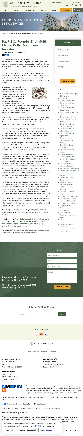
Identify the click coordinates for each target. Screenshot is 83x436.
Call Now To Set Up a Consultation (66, 2)
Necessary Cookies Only (27, 430)
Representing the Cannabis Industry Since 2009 (19, 278)
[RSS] (4, 390)
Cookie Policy (27, 404)
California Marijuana (67, 101)
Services (16, 10)
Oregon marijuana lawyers (69, 203)
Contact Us (66, 10)
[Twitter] (8, 386)
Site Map (44, 352)
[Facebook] (4, 386)
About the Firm (30, 10)
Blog (8, 33)
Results (54, 10)
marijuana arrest (66, 222)
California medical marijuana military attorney (66, 140)
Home (5, 10)
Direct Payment (41, 329)
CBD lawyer (64, 98)
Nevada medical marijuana (69, 196)
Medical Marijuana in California (26, 232)
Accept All (9, 430)
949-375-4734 (73, 5)
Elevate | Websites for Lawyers (67, 431)
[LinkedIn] (12, 386)
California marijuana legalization (21, 230)
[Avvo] (20, 386)
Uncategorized (65, 213)
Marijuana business (66, 166)
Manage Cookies (40, 404)
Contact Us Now (68, 81)
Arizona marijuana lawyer (69, 94)
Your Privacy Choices (14, 404)
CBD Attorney (64, 96)
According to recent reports (19, 64)
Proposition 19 (65, 206)
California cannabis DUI (68, 117)
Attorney (43, 10)
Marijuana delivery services (69, 168)
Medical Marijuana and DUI (69, 171)
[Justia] (16, 386)
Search (62, 314)
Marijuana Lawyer (66, 164)
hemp (62, 220)
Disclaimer (36, 352)
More (78, 10)
